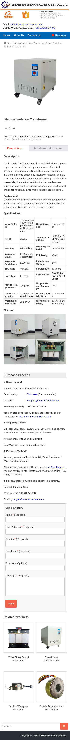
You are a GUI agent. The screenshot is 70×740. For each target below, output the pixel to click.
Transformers (18, 43)
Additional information (48, 148)
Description (14, 148)
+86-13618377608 (45, 27)
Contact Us (34, 35)
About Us (18, 35)
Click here (32, 394)
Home (6, 35)
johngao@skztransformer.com (26, 24)
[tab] (15, 148)
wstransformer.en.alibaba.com (35, 416)
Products (60, 35)
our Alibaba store (56, 467)
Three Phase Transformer (39, 43)
